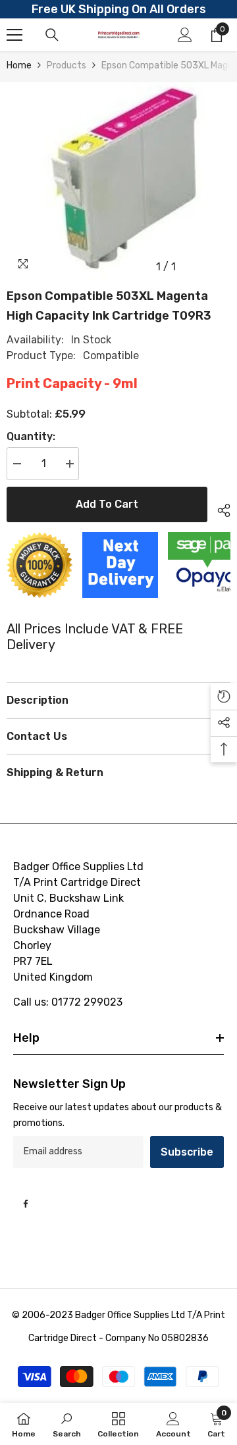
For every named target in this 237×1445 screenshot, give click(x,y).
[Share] (218, 508)
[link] (66, 1424)
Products (66, 65)
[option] (118, 181)
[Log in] (185, 35)
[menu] (14, 35)
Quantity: (31, 436)
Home (19, 65)
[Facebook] (25, 1203)
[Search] (52, 35)
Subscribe (187, 1152)
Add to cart (107, 504)
